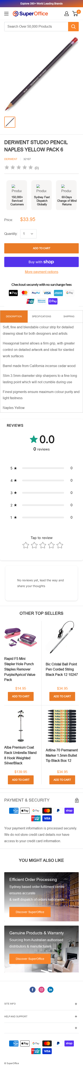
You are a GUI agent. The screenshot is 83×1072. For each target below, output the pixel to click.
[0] (75, 13)
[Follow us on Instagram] (41, 989)
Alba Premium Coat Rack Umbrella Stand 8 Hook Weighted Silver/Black (20, 755)
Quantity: (11, 234)
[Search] (73, 26)
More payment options (41, 272)
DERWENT (10, 159)
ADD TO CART (41, 248)
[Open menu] (6, 13)
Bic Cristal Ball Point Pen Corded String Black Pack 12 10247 (62, 669)
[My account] (66, 13)
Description (14, 316)
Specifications (41, 316)
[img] (18, 168)
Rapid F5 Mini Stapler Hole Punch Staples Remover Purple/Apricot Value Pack (19, 669)
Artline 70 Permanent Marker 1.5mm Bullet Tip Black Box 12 (62, 755)
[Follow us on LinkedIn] (50, 989)
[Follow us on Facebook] (33, 989)
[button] (41, 468)
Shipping (68, 316)
